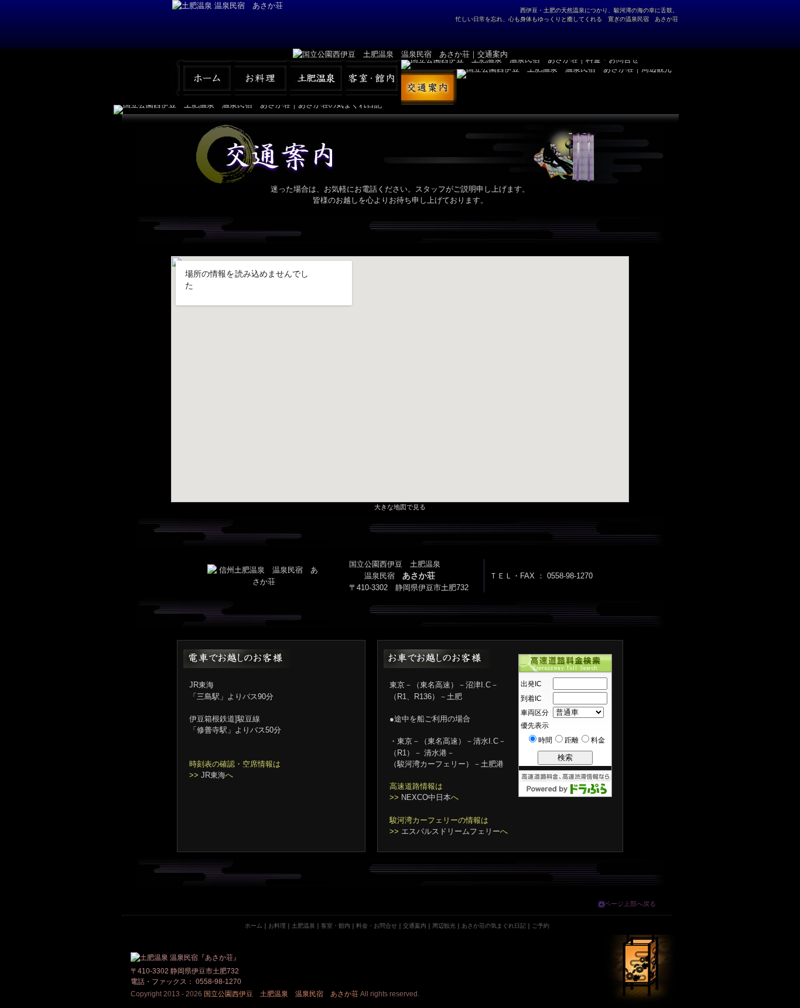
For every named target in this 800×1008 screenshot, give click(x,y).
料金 (598, 740)
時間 (545, 740)
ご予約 (540, 925)
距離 (572, 740)
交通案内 (414, 925)
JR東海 (213, 775)
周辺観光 (444, 925)
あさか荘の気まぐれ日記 (493, 925)
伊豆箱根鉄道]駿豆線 (224, 718)
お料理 (277, 925)
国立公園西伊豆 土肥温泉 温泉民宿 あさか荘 (281, 994)
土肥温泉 (303, 925)
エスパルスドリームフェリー (450, 831)
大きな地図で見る (400, 506)
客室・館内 (335, 925)
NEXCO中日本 (426, 797)
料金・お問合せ (376, 925)
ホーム (253, 925)
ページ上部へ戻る (630, 903)
